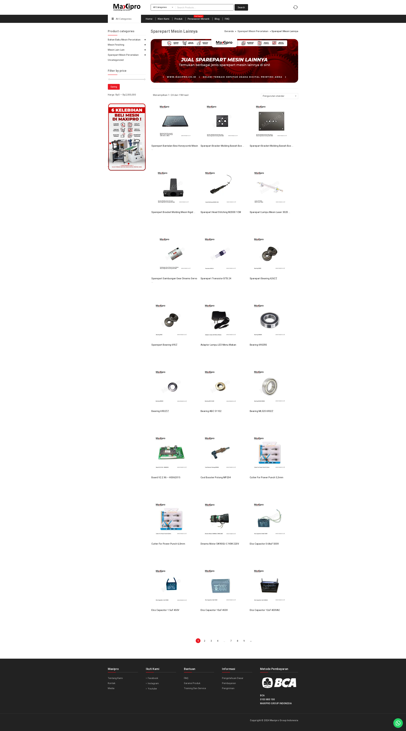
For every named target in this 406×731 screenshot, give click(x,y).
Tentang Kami (115, 678)
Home (149, 18)
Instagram (153, 683)
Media (111, 688)
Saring (114, 87)
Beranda (229, 31)
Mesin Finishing (116, 44)
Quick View (178, 113)
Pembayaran (229, 683)
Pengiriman (228, 688)
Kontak (111, 683)
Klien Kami (163, 18)
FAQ (227, 18)
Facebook (152, 678)
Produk (178, 18)
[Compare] (172, 113)
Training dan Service (195, 688)
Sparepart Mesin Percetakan (253, 31)
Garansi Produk (192, 683)
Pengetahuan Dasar (232, 678)
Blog (217, 18)
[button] (398, 723)
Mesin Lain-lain (116, 50)
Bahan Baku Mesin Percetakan (124, 39)
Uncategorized (116, 60)
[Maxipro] (126, 6)
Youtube (152, 688)
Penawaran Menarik (199, 18)
